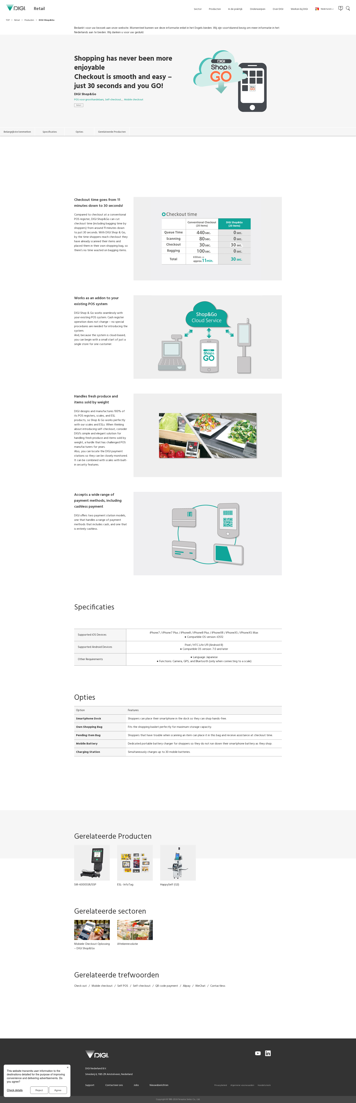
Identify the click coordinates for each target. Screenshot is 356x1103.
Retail (78, 105)
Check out (80, 986)
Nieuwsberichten (159, 1085)
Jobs (136, 1085)
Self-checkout (113, 100)
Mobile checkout (133, 100)
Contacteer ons (114, 1085)
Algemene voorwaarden (242, 1085)
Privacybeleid (220, 1085)
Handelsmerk (264, 1085)
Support (89, 1085)
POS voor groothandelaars (89, 100)
